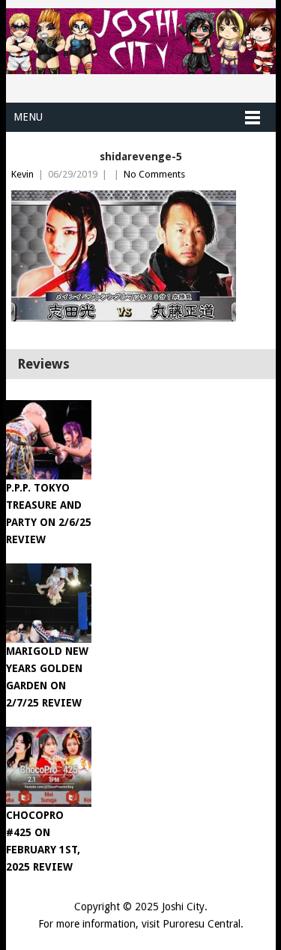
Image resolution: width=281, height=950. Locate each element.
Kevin (22, 174)
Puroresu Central (202, 924)
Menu (28, 117)
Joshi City (183, 907)
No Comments (154, 174)
